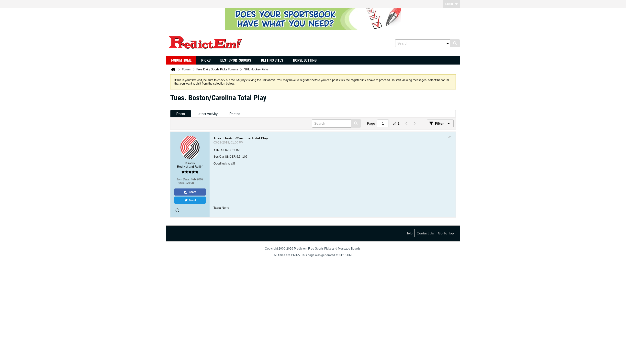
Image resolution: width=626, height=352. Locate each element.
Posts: (181, 183)
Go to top (446, 233)
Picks (206, 60)
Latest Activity (207, 114)
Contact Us (425, 233)
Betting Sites (272, 60)
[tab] (180, 114)
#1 (450, 137)
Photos (234, 114)
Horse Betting (305, 60)
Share (192, 191)
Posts (180, 114)
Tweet (192, 200)
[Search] (455, 43)
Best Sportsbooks (235, 60)
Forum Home (181, 60)
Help (409, 233)
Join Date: (183, 179)
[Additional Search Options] (447, 43)
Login (449, 4)
